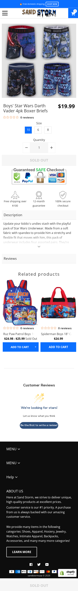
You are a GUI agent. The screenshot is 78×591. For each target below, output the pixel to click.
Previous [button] (7, 304)
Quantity (39, 140)
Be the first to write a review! (39, 425)
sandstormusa (35, 575)
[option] (20, 315)
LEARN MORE (21, 552)
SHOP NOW (52, 4)
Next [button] (70, 304)
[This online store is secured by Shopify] (67, 576)
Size (39, 123)
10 (28, 130)
